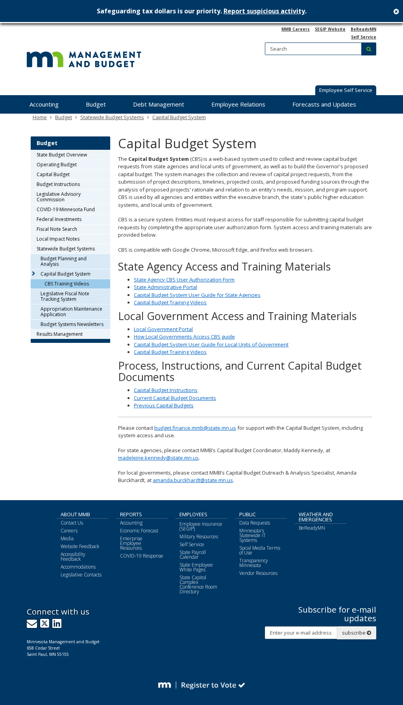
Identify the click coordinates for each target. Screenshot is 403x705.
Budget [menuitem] (96, 104)
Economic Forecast (139, 530)
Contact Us (72, 522)
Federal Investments (59, 219)
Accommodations (78, 566)
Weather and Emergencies (316, 517)
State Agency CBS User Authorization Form (184, 279)
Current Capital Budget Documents (175, 397)
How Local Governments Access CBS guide (184, 336)
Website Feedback (80, 546)
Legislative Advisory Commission (59, 197)
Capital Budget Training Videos (170, 302)
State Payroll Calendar (192, 554)
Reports (131, 514)
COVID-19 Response (141, 555)
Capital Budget (53, 174)
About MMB (75, 514)
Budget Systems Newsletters (72, 324)
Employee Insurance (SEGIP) (200, 526)
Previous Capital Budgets (164, 405)
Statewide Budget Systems (112, 117)
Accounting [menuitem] (44, 104)
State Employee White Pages (196, 567)
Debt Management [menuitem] (158, 104)
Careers (69, 530)
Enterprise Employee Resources (131, 543)
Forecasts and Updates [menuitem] (324, 104)
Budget (63, 117)
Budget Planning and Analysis (64, 261)
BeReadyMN (363, 29)
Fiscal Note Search (57, 229)
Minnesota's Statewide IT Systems (252, 535)
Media (67, 538)
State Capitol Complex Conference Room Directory (198, 584)
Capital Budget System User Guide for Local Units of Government (211, 344)
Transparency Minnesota (253, 563)
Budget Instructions (58, 184)
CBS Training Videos (66, 283)
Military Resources (198, 536)
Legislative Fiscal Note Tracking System (65, 296)
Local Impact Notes (58, 239)
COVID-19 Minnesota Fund (66, 209)
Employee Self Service (345, 90)
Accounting (131, 522)
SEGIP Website (330, 29)
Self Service (363, 37)
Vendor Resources (258, 573)
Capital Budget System (179, 117)
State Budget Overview (62, 154)
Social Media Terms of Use (259, 550)
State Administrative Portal (165, 287)
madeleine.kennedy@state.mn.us (158, 457)
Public (247, 514)
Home (40, 117)
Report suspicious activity (264, 11)
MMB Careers (295, 29)
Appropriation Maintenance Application (71, 312)
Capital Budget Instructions (166, 390)
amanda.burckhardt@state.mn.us (193, 480)
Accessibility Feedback (73, 556)
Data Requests (254, 522)
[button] (345, 90)
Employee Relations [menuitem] (238, 104)
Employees (193, 514)
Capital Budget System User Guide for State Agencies (197, 294)
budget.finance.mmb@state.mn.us (195, 427)
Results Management (60, 334)
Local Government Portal (163, 329)
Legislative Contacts (81, 574)
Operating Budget (57, 164)
